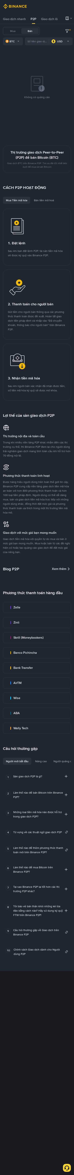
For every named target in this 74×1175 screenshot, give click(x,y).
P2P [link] (33, 19)
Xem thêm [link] (59, 569)
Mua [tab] (12, 31)
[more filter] (67, 31)
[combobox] (13, 41)
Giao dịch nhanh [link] (14, 19)
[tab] (14, 19)
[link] (37, 607)
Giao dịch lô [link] (49, 19)
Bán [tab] (30, 31)
